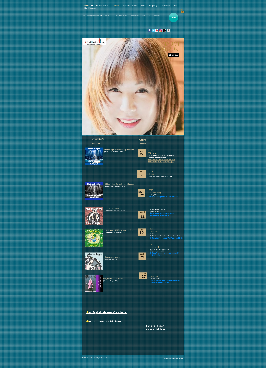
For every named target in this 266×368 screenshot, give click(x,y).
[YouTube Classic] (156, 30)
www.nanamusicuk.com (138, 16)
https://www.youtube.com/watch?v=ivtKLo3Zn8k (164, 254)
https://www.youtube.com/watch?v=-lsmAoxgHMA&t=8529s (165, 281)
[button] (182, 11)
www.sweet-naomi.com (120, 16)
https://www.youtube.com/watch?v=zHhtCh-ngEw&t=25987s (162, 214)
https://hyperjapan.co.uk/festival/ (163, 196)
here (163, 329)
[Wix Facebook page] (149, 30)
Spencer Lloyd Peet (177, 358)
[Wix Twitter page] (153, 30)
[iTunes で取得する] (173, 55)
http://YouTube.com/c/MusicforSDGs (166, 238)
